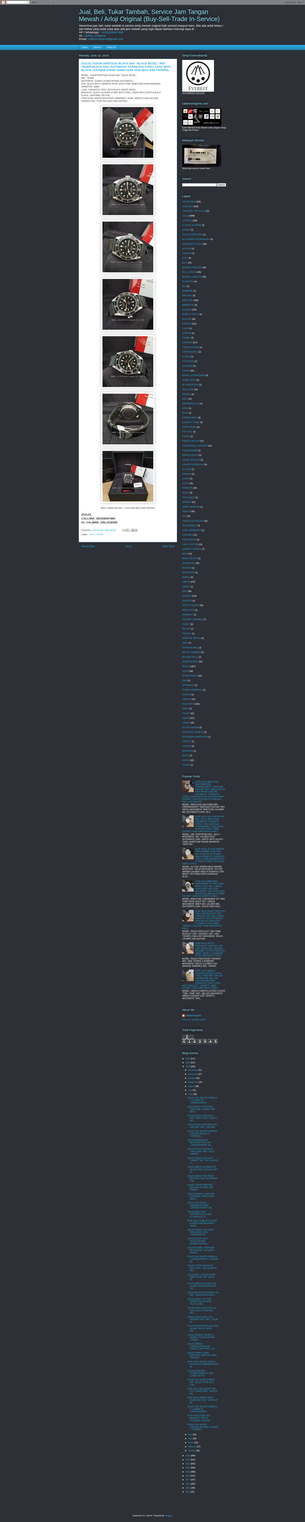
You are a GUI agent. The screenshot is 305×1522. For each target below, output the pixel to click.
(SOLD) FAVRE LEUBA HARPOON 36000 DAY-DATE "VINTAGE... (202, 1355)
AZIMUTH (186, 253)
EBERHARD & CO (190, 403)
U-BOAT (186, 723)
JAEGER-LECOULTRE (192, 521)
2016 (188, 1484)
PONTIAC (186, 633)
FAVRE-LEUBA (189, 427)
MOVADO (186, 568)
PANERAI (186, 596)
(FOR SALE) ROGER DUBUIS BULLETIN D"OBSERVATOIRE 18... (203, 1364)
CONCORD (187, 366)
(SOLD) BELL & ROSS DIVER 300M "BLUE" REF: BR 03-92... (201, 1277)
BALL (184, 263)
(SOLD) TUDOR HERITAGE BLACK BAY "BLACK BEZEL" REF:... (202, 1268)
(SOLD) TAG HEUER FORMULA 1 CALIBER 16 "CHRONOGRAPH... (202, 1100)
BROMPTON (188, 305)
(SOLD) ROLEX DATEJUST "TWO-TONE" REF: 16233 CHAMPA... (200, 1151)
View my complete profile (193, 1019)
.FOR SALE (187, 206)
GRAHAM (186, 474)
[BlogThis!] (127, 530)
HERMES (186, 502)
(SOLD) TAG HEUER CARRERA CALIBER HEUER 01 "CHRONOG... (202, 1133)
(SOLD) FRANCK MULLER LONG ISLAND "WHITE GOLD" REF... (202, 1328)
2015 (188, 1488)
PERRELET (187, 614)
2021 (188, 1464)
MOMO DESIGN (189, 558)
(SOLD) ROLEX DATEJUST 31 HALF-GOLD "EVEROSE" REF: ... (201, 1310)
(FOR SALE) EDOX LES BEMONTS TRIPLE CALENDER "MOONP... (199, 1418)
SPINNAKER (188, 685)
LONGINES (187, 535)
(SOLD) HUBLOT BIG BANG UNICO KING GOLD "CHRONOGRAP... (200, 1232)
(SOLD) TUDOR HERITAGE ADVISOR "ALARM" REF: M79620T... (200, 1187)
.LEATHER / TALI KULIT (193, 211)
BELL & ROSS (189, 272)
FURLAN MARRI (190, 450)
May (190, 1434)
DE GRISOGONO (190, 385)
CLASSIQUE (188, 361)
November (193, 1074)
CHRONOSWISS (190, 352)
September (193, 1082)
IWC (184, 516)
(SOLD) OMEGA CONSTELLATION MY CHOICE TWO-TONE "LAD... (202, 1346)
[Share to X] (130, 530)
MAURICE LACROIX (191, 549)
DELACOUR (187, 389)
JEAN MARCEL (189, 525)
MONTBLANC (188, 563)
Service (97, 47)
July (190, 1090)
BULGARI (186, 309)
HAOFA (185, 493)
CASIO (185, 328)
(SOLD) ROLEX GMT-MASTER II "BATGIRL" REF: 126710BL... (202, 1125)
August (191, 1086)
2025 (188, 1062)
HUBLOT (186, 511)
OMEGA (186, 582)
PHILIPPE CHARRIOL (192, 619)
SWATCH (186, 699)
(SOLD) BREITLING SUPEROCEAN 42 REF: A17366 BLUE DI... (199, 1214)
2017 (188, 1480)
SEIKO (185, 671)
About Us (111, 47)
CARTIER (186, 324)
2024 (188, 1066)
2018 (188, 1476)
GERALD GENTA (190, 455)
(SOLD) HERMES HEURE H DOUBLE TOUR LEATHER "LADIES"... (200, 1337)
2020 (188, 1467)
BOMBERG (187, 291)
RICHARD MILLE (190, 657)
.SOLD (92, 534)
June (190, 1094)
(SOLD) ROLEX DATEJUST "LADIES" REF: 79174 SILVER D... (202, 1160)
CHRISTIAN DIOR (190, 347)
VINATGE (186, 741)
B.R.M (185, 258)
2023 (188, 1455)
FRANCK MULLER (191, 441)
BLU (184, 286)
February (192, 1446)
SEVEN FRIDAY (189, 676)
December (193, 1070)
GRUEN (186, 478)
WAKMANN (187, 751)
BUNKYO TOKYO (190, 314)
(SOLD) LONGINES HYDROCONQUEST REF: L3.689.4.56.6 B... (200, 1373)
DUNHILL (186, 394)
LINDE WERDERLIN (191, 530)
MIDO (185, 554)
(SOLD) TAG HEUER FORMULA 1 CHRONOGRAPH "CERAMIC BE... (203, 1259)
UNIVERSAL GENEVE (192, 732)
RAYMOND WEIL (190, 647)
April (190, 1438)
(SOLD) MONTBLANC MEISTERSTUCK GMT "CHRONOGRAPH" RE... (200, 1142)
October (192, 1078)
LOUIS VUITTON (190, 544)
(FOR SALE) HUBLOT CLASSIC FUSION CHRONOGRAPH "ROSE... (202, 1223)
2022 (188, 1460)
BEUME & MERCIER (192, 277)
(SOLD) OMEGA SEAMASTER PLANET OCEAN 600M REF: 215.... (202, 1286)
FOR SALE (187, 431)
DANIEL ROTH (189, 380)
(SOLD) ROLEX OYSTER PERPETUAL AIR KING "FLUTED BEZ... (199, 1301)
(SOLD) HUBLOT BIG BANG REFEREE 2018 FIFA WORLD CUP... (202, 1178)
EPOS (185, 413)
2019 (188, 1472)
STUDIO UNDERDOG (192, 690)
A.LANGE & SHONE (191, 225)
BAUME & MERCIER (192, 267)
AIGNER (186, 230)
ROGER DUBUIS (190, 661)
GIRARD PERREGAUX (193, 464)
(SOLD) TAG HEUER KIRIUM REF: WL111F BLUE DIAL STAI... (201, 1382)
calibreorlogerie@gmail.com (105, 39)
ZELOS (185, 755)
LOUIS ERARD (189, 539)
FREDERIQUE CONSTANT (194, 446)
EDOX (185, 408)
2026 (188, 1058)
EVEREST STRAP (191, 422)
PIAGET (186, 624)
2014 (188, 1492)
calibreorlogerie (193, 1015)
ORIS (184, 591)
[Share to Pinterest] (136, 530)
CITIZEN (186, 356)
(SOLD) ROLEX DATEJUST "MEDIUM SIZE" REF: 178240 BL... (202, 1319)
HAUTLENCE (188, 497)
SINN (184, 680)
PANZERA (187, 601)
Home (85, 47)
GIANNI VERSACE (191, 460)
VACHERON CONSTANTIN (194, 737)
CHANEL (186, 338)
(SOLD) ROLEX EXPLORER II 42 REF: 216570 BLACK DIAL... (202, 1293)
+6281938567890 (112, 32)
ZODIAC (186, 765)
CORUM (186, 371)
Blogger (168, 1515)
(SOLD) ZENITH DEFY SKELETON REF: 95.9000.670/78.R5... (198, 1241)
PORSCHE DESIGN (191, 638)
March (191, 1442)
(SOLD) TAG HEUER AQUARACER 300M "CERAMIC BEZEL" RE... (200, 1205)
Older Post (168, 546)
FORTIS (186, 436)
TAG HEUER (188, 704)
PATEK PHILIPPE (190, 605)
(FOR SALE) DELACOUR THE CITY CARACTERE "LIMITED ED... (202, 1391)
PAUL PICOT (188, 610)
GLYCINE (186, 469)
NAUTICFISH (188, 572)
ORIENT (186, 586)
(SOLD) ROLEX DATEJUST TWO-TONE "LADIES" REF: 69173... (201, 1109)
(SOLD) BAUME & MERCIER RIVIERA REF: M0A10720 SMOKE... (200, 1250)
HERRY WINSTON (191, 507)
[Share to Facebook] (133, 530)
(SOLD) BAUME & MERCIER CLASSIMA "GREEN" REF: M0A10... (201, 1196)
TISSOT (186, 713)
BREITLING (187, 300)
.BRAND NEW (188, 201)
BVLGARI (186, 319)
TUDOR (99, 534)
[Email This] (124, 530)
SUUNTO (186, 694)
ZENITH (186, 760)
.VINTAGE (187, 220)
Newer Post (88, 546)
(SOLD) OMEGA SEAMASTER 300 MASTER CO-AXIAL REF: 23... (202, 1169)
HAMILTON (187, 488)
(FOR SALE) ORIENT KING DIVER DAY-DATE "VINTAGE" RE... (202, 1400)
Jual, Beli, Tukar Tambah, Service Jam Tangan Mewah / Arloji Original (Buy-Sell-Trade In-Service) (149, 15)
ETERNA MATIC (189, 418)
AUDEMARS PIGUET (192, 244)
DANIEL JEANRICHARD (193, 375)
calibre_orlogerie (95, 35)
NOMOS (186, 577)
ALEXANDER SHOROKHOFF (196, 239)
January (192, 1450)
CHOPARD (187, 342)
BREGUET (187, 295)
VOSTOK (186, 746)
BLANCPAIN (188, 281)
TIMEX (185, 708)
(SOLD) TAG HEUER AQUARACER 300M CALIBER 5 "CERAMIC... (202, 1427)
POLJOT (186, 629)
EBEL (185, 399)
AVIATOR (186, 248)
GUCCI (185, 483)
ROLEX (185, 666)
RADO (185, 643)
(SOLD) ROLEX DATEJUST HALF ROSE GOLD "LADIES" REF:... (202, 1118)
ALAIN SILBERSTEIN (192, 234)
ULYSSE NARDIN (190, 727)
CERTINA (186, 333)
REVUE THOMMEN (191, 652)
